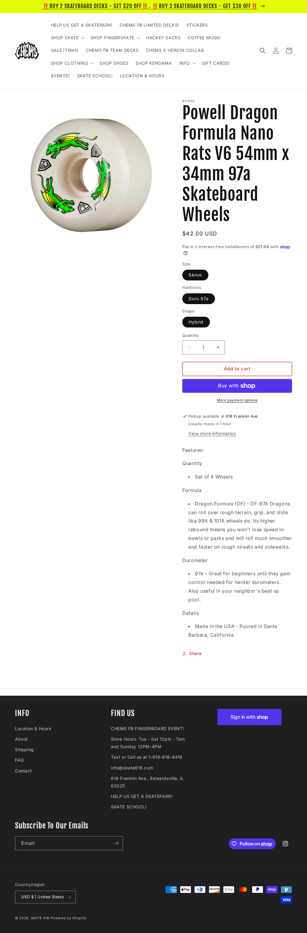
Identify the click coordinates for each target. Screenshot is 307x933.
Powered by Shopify (68, 918)
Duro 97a (199, 298)
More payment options (237, 400)
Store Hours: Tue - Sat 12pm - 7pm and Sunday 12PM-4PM (148, 742)
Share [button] (195, 653)
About (21, 739)
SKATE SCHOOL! (129, 806)
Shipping (24, 749)
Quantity (190, 335)
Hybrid (196, 321)
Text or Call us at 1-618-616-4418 (147, 757)
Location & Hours (33, 728)
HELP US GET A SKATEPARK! (141, 796)
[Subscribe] (116, 843)
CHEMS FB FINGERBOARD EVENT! (147, 728)
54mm (195, 274)
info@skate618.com (132, 767)
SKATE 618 (40, 918)
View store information (212, 433)
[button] (67, 37)
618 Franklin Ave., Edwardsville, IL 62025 (147, 782)
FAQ (19, 760)
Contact (23, 770)
